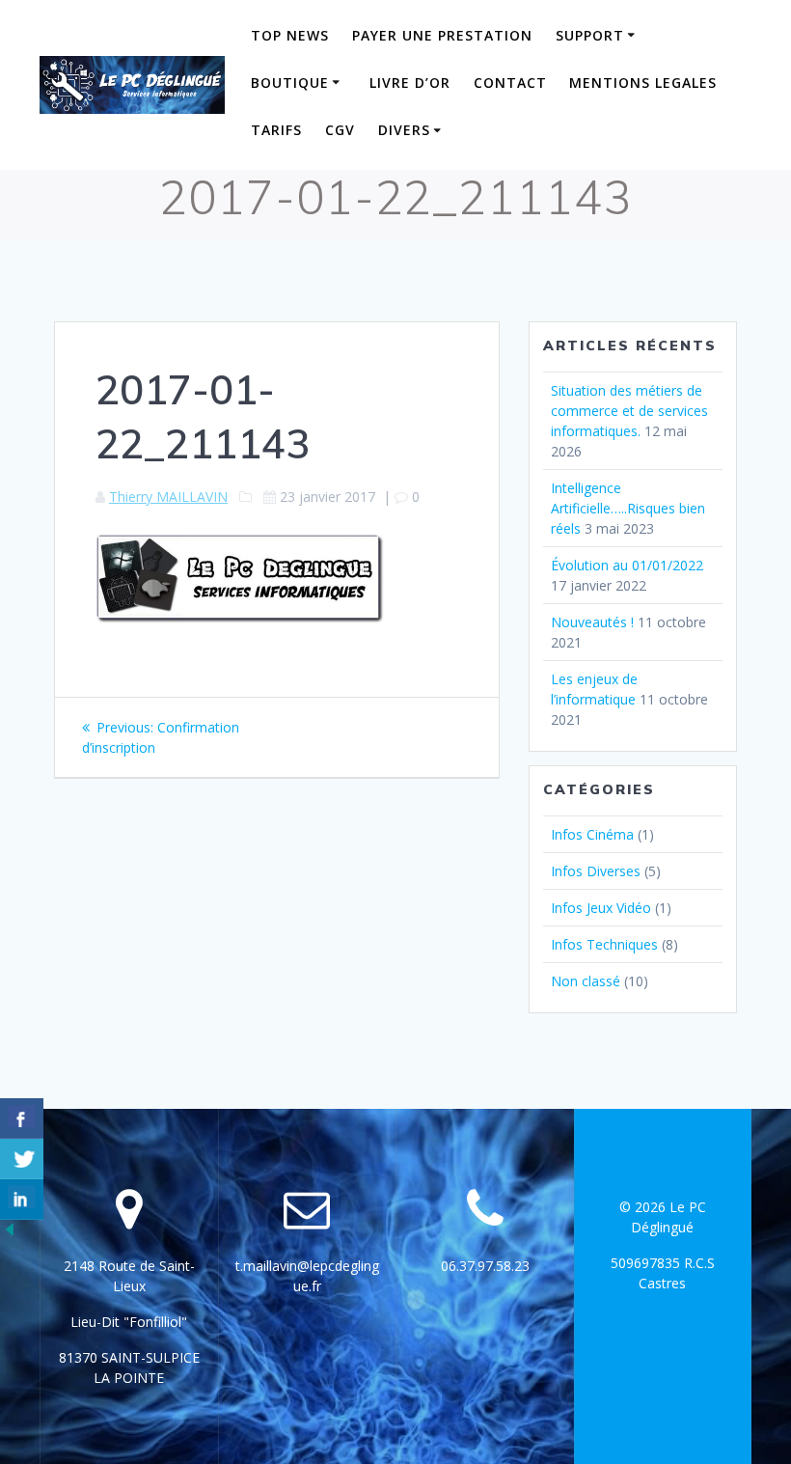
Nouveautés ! (592, 622)
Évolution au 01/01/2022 (627, 565)
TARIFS (276, 130)
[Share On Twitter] (21, 1159)
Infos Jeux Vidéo (601, 907)
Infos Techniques (604, 944)
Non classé (585, 981)
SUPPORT (590, 35)
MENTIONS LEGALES (643, 82)
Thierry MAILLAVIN (168, 496)
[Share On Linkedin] (21, 1199)
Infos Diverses (596, 871)
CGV (340, 130)
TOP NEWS (290, 35)
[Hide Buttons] (9, 1234)
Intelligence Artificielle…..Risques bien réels (628, 508)
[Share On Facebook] (21, 1118)
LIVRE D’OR (409, 82)
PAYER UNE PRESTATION (442, 35)
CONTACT (510, 82)
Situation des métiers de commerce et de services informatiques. (629, 410)
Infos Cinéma (592, 834)
